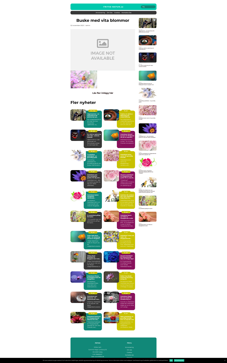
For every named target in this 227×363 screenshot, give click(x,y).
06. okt (93, 131)
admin (88, 25)
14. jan (126, 252)
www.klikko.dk (99, 356)
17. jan (93, 171)
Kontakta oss (126, 12)
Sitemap (129, 357)
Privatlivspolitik (179, 360)
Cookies (117, 12)
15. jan (126, 111)
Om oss (109, 12)
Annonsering (100, 12)
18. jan (126, 131)
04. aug (92, 111)
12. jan (126, 313)
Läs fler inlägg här (102, 93)
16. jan (126, 192)
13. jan (93, 293)
